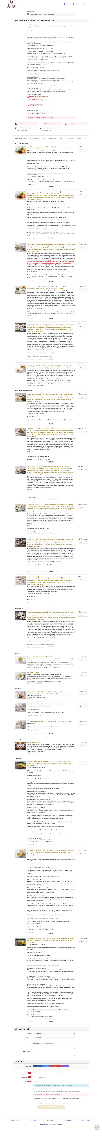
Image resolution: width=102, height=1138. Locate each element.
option (62, 138)
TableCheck (65, 1066)
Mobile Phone (25, 1077)
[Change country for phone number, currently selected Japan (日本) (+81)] (35, 1077)
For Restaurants (15, 1120)
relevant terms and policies (61, 1103)
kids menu (70, 138)
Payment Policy (68, 1120)
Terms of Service (34, 1120)
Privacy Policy (50, 1120)
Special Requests (27, 1051)
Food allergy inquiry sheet (47, 1043)
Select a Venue (30, 11)
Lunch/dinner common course (38, 138)
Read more (51, 186)
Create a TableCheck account (42, 1089)
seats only (78, 138)
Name (27, 1073)
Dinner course (53, 138)
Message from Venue (32, 24)
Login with (28, 1066)
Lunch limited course (21, 138)
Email (27, 1081)
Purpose (29, 1033)
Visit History (28, 1037)
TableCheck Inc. (49, 1124)
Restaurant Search (86, 1120)
